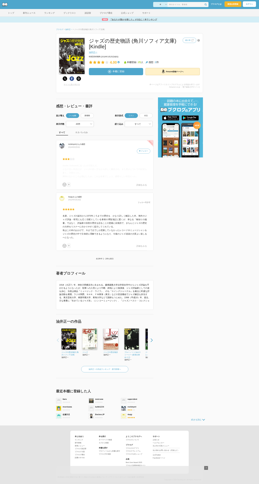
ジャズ (85, 352)
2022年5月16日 (74, 200)
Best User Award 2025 (134, 462)
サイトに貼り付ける (72, 84)
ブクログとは (216, 4)
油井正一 (93, 52)
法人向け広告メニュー (161, 446)
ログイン (249, 4)
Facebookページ (159, 458)
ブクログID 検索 (105, 454)
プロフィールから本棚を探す (109, 451)
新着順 (87, 116)
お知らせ (156, 440)
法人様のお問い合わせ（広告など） (166, 450)
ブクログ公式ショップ (134, 454)
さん (74, 144)
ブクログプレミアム (133, 451)
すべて (62, 132)
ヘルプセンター (158, 443)
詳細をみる (141, 185)
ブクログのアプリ (132, 448)
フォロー (144, 151)
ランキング (79, 440)
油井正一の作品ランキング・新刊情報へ (105, 369)
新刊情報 (78, 443)
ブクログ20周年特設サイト (136, 465)
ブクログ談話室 (80, 448)
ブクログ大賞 (80, 451)
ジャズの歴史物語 (110, 352)
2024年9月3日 (74, 147)
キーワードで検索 (105, 440)
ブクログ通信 (80, 454)
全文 (146, 116)
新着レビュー (80, 446)
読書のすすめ (80, 457)
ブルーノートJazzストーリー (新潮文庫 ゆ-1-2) (132, 354)
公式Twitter (157, 455)
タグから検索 (104, 443)
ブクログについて (132, 440)
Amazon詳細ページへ (175, 72)
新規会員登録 (233, 4)
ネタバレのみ (81, 132)
